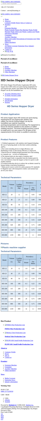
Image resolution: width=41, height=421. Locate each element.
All (6, 26)
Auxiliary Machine (11, 70)
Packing (7, 102)
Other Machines (10, 72)
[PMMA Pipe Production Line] (15, 325)
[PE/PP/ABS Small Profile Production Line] (19, 340)
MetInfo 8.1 (13, 405)
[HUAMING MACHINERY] (20, 2)
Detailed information (11, 99)
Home (7, 19)
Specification (9, 100)
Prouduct (7, 68)
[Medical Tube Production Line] (15, 332)
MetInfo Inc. (30, 405)
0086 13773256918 (7, 391)
